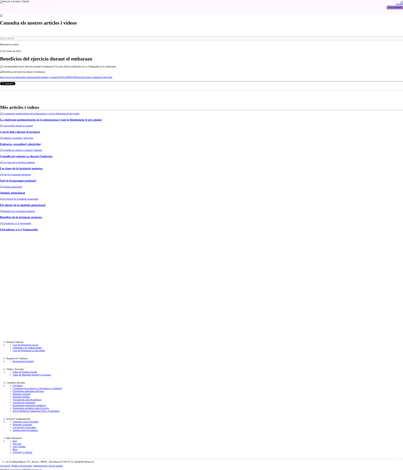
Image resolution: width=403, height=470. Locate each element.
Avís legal (5, 465)
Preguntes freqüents (22, 424)
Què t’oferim (19, 446)
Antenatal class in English (25, 421)
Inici (15, 441)
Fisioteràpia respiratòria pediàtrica (29, 405)
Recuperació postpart (23, 361)
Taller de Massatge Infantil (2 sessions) (32, 374)
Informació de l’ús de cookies (48, 465)
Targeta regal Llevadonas (25, 430)
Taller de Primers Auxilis (25, 372)
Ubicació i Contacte (22, 452)
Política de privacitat (22, 465)
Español (399, 4)
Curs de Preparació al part (25, 345)
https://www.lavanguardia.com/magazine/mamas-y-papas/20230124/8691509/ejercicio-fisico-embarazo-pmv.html (56, 77)
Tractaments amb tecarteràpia (27, 399)
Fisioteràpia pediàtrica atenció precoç (31, 408)
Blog (15, 449)
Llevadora (18, 385)
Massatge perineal (21, 394)
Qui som (17, 443)
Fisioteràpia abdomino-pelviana (28, 391)
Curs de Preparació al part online (29, 350)
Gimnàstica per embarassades (27, 347)
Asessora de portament (24, 402)
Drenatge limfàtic (21, 397)
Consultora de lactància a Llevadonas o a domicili (37, 388)
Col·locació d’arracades (24, 427)
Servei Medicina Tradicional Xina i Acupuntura (36, 411)
